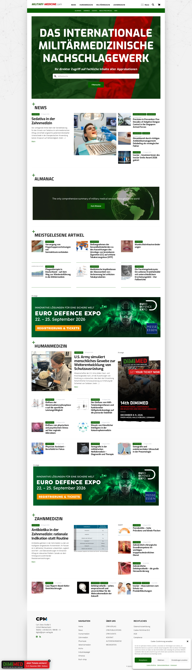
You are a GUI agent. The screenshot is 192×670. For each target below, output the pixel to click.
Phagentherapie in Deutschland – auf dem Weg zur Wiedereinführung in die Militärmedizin (58, 273)
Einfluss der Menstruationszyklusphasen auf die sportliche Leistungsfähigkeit (58, 406)
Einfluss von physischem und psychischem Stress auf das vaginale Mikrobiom (57, 429)
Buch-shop (82, 659)
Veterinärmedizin (84, 644)
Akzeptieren (143, 660)
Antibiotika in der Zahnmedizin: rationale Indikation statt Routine (50, 534)
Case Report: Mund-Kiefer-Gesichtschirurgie (57, 587)
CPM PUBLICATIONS (113, 630)
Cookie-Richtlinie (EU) (142, 630)
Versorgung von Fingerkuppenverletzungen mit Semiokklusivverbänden (58, 248)
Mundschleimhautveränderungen (147, 245)
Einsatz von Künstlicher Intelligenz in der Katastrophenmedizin (102, 428)
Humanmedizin (84, 633)
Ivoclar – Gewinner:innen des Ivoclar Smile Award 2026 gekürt (146, 158)
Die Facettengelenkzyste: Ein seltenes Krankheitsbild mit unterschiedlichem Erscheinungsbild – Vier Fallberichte (147, 274)
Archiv (80, 648)
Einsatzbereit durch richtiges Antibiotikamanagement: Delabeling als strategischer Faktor (146, 142)
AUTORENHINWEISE (114, 641)
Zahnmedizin (83, 637)
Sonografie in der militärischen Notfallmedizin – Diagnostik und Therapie (102, 450)
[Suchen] (55, 76)
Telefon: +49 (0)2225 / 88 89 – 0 (48, 629)
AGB (135, 633)
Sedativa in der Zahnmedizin (43, 120)
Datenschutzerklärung (163, 665)
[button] (187, 641)
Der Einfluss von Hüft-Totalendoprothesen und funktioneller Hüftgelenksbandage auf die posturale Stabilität (102, 407)
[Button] (159, 5)
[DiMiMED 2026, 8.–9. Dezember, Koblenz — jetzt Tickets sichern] (10, 664)
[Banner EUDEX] (96, 336)
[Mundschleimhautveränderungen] (127, 246)
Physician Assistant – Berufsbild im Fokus (55, 448)
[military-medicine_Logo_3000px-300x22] (47, 4)
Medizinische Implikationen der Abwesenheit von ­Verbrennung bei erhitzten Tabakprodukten (103, 273)
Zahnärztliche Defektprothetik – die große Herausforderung (146, 568)
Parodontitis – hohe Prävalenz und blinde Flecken (146, 529)
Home (80, 626)
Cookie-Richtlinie (151, 665)
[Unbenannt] (139, 427)
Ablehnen (161, 660)
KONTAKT (109, 637)
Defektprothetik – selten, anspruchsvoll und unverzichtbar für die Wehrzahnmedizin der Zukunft (102, 590)
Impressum (173, 665)
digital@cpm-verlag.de (44, 632)
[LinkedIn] (37, 637)
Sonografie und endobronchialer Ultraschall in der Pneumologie (146, 449)
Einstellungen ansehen (179, 660)
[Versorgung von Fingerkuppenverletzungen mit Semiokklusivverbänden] (37, 246)
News (80, 630)
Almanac (81, 655)
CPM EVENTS (111, 633)
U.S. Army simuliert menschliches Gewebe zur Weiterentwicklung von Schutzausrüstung (94, 363)
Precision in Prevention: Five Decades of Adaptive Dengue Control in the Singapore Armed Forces (146, 123)
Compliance (138, 637)
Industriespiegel (84, 652)
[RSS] (40, 637)
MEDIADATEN (111, 644)
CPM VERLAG (111, 626)
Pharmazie (82, 641)
